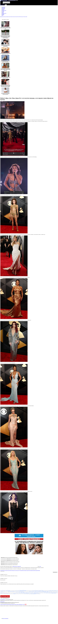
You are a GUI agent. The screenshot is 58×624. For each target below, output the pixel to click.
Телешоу (24, 16)
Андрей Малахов (46, 590)
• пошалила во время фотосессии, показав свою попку (9, 564)
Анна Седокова (54, 590)
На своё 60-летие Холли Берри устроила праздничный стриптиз (5, 77)
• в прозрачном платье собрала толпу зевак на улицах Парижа (10, 561)
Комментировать (55, 572)
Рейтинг (3, 14)
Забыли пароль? (2, 4)
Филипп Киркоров (33, 593)
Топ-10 (18, 16)
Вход (2, 15)
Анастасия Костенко (29, 590)
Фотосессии (3, 7)
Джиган (48, 591)
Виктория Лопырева (31, 591)
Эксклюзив (3, 16)
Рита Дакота (17, 593)
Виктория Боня (21, 591)
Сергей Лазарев (26, 593)
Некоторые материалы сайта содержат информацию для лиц (17, 604)
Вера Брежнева (17, 591)
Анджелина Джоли (40, 590)
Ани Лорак (49, 590)
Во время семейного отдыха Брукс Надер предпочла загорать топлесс (5, 53)
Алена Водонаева (7, 590)
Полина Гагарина (6, 593)
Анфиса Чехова (6, 591)
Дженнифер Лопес (43, 591)
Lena (40, 566)
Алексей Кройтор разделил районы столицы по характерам (5, 93)
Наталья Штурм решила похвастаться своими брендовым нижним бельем (30, 570)
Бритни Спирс (10, 591)
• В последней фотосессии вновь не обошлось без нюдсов (9, 560)
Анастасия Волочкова (23, 590)
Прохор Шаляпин (11, 593)
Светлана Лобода (21, 593)
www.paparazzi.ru (2, 599)
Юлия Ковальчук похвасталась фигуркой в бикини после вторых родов (10, 570)
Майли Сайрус (15, 566)
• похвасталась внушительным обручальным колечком (9, 557)
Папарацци (3, 8)
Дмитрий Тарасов (55, 591)
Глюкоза (36, 591)
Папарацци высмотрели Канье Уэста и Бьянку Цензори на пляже (5, 61)
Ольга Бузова (53, 592)
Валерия (13, 591)
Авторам (1, 604)
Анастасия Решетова (35, 590)
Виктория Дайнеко (26, 591)
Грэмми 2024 (19, 566)
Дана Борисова (39, 591)
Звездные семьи (4, 10)
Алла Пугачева (17, 590)
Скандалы (10, 16)
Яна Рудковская (38, 593)
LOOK (3, 12)
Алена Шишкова (12, 590)
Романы (3, 9)
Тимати (29, 593)
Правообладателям (5, 604)
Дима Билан (50, 591)
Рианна (14, 593)
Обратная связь (2, 601)
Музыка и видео (4, 13)
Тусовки (16, 16)
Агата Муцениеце (2, 590)
